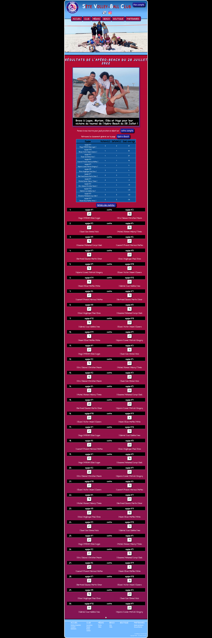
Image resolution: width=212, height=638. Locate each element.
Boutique (118, 18)
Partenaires (133, 18)
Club (86, 18)
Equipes (88, 627)
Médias (96, 18)
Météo (110, 627)
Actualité (73, 627)
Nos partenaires (138, 627)
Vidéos (99, 627)
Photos (100, 625)
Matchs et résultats (76, 625)
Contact (88, 630)
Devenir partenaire (138, 625)
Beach (106, 18)
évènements (73, 629)
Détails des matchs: (106, 205)
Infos (110, 625)
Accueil (77, 18)
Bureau (88, 629)
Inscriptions (89, 625)
